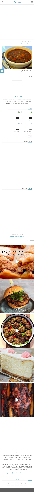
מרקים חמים (30, 67)
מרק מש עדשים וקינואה (25, 71)
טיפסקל (30, 117)
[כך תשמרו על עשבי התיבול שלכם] (27, 126)
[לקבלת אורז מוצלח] (14, 126)
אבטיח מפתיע (17, 120)
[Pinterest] (17, 484)
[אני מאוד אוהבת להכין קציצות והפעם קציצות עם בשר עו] (17, 331)
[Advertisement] (17, 22)
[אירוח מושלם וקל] (27, 115)
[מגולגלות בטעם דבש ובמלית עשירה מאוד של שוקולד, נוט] (17, 262)
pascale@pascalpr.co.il (14, 473)
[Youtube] (8, 484)
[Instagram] (21, 484)
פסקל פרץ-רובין (17, 96)
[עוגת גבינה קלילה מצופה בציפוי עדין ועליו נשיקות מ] (17, 365)
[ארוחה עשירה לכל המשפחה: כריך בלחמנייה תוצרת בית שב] (17, 296)
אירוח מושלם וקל (28, 120)
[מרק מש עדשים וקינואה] (17, 57)
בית (31, 41)
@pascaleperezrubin (17, 236)
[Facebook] (25, 484)
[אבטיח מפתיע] (14, 115)
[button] (2, 71)
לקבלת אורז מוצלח (16, 131)
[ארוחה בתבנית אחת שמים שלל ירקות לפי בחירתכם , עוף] (17, 400)
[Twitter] (12, 484)
